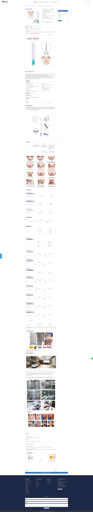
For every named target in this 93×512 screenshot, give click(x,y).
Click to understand (50, 34)
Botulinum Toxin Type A (28, 480)
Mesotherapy (27, 489)
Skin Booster (27, 487)
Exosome (26, 488)
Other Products (27, 493)
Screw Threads (39, 461)
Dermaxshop (49, 480)
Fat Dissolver (27, 492)
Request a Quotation (46, 472)
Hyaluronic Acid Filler (28, 481)
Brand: (36, 29)
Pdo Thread (26, 490)
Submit (60, 20)
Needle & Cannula (27, 491)
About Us (37, 481)
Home (37, 480)
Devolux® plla (49, 481)
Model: (26, 29)
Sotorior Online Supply (30, 461)
